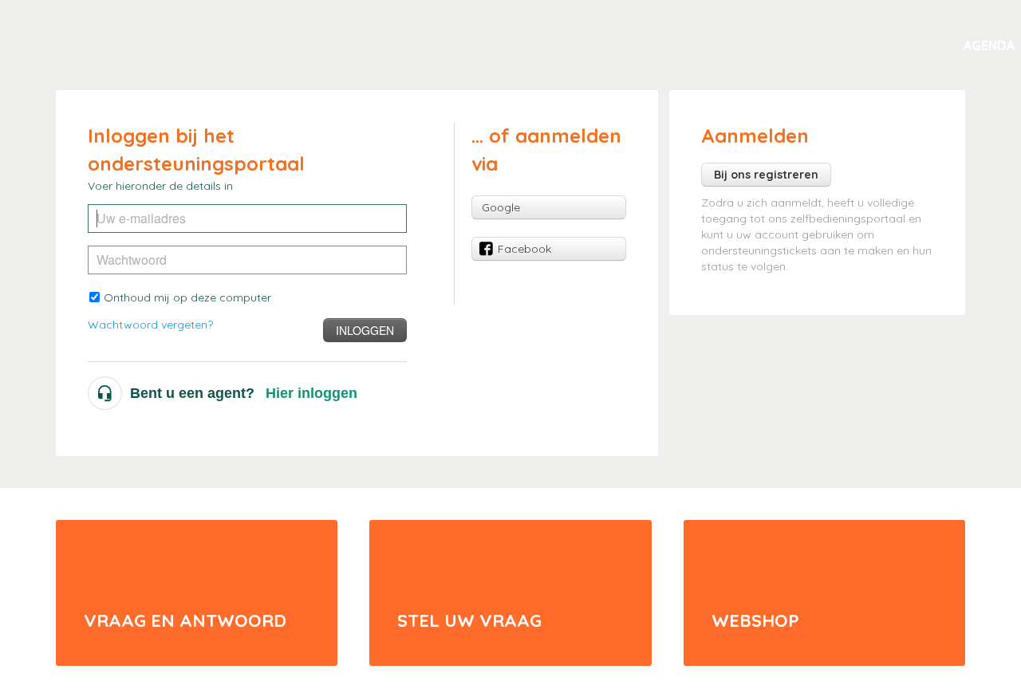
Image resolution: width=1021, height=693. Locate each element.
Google (501, 207)
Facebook (524, 249)
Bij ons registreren (766, 174)
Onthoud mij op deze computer (187, 297)
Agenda (989, 45)
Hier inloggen (311, 393)
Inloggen (365, 330)
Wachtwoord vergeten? (150, 324)
